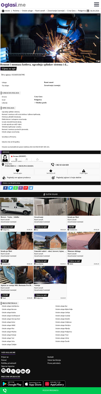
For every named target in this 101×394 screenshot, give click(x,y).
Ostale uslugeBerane (9, 309)
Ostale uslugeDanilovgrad (11, 316)
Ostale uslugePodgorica (63, 332)
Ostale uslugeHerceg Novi (11, 319)
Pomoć (4, 360)
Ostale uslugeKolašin (62, 319)
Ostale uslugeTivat (61, 335)
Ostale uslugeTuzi (8, 338)
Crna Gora (71, 11)
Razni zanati (40, 11)
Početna (16, 11)
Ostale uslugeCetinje (62, 313)
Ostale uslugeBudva (9, 313)
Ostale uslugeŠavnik (62, 341)
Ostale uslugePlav (8, 329)
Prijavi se (4, 357)
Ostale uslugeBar (61, 306)
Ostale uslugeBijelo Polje (64, 309)
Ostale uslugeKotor (8, 322)
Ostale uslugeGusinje (62, 316)
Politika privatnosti (8, 363)
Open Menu (96, 4)
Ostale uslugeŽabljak (9, 345)
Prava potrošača (54, 363)
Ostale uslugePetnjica (63, 325)
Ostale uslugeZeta (8, 341)
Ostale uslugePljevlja (62, 329)
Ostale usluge (27, 11)
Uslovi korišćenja (54, 360)
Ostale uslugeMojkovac (63, 322)
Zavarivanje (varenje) (56, 11)
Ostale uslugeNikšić (8, 325)
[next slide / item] (99, 38)
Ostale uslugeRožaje (9, 335)
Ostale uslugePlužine (9, 332)
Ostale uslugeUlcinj (62, 338)
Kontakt (51, 357)
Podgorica (82, 11)
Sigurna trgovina (7, 366)
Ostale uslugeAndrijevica (10, 306)
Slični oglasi (52, 194)
